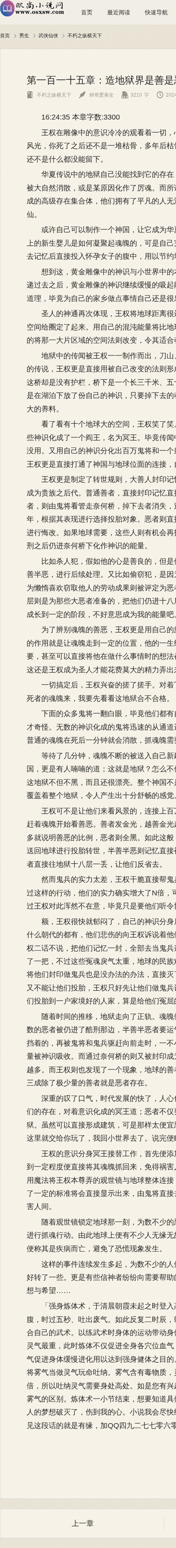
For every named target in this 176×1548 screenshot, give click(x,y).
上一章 (83, 1523)
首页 (87, 12)
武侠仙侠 (48, 35)
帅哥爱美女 (96, 95)
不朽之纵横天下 (85, 35)
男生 (24, 35)
